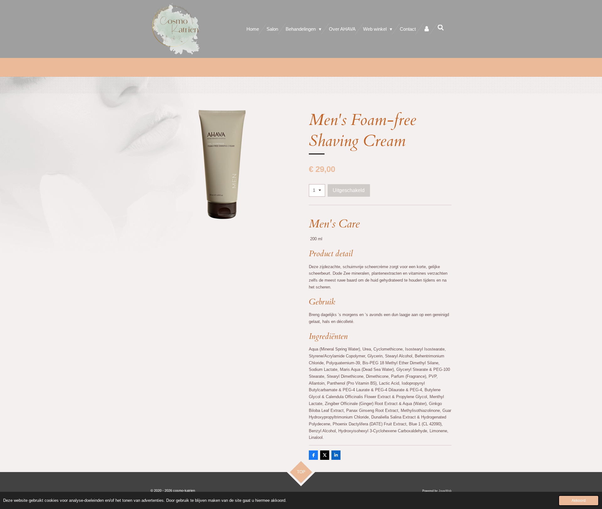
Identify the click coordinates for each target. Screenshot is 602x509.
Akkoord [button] (579, 500)
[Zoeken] (441, 27)
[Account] (427, 28)
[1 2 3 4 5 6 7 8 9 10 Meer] (317, 190)
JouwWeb (445, 490)
